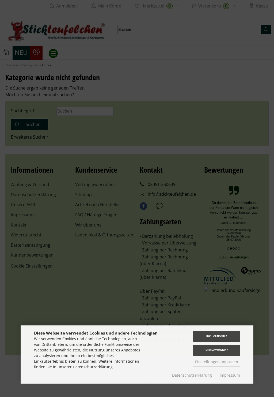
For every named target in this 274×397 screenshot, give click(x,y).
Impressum (230, 375)
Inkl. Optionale (216, 336)
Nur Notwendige (217, 350)
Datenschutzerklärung (192, 375)
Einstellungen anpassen (216, 361)
